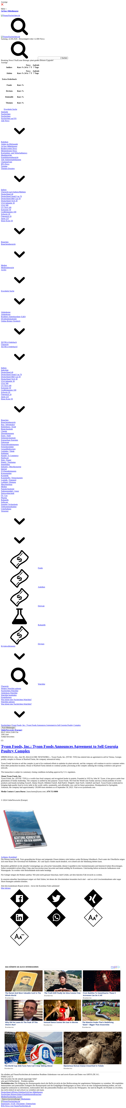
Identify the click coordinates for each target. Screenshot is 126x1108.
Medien (4, 265)
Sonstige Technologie (9, 504)
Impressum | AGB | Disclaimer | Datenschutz (18, 1104)
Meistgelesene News (9, 151)
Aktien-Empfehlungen (25, 1094)
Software (4, 502)
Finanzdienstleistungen (10, 444)
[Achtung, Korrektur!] (24, 855)
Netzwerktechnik (7, 493)
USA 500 (4, 205)
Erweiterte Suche (10, 109)
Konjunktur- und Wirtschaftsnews (14, 153)
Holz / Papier (6, 460)
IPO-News (5, 164)
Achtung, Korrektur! (9, 857)
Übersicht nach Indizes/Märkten (13, 192)
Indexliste (4, 370)
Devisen (41, 644)
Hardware (5, 458)
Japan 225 (5, 218)
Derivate (41, 606)
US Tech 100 (6, 207)
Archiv (3, 270)
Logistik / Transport (8, 480)
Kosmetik (4, 476)
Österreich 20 (6, 216)
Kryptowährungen (8, 646)
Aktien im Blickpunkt (9, 144)
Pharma (4, 498)
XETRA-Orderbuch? (9, 347)
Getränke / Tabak (7, 451)
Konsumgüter (6, 473)
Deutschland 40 (7, 194)
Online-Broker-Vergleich (10, 321)
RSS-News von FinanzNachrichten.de (16, 1106)
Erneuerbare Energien (9, 440)
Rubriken (4, 142)
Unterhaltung (6, 509)
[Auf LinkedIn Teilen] (19, 926)
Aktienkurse (5, 312)
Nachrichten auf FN (8, 118)
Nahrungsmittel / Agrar (10, 491)
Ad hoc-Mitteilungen (9, 11)
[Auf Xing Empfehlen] (93, 907)
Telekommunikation (8, 507)
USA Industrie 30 (8, 203)
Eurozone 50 (6, 210)
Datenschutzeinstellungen (11, 1099)
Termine (4, 166)
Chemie (4, 431)
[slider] (4, 738)
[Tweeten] (56, 907)
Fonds (40, 568)
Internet (4, 469)
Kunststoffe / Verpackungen (12, 478)
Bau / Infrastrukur (8, 425)
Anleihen (41, 587)
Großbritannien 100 (8, 212)
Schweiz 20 (5, 214)
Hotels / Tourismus (8, 462)
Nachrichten (5, 114)
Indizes (4, 190)
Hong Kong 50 (7, 221)
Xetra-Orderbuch (19, 1092)
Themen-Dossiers (8, 168)
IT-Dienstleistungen (8, 471)
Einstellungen (6, 697)
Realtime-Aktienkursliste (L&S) (13, 317)
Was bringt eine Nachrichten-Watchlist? (16, 700)
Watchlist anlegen (8, 702)
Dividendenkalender (9, 319)
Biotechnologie (7, 429)
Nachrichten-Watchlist (9, 691)
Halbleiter (5, 453)
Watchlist (41, 684)
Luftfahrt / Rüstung (8, 482)
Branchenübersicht (8, 244)
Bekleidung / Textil (8, 427)
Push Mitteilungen (8, 728)
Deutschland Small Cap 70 (11, 196)
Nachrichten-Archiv (14, 1097)
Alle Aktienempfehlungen (11, 160)
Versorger (4, 511)
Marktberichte (6, 155)
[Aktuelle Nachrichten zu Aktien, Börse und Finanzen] (10, 15)
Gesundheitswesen (8, 449)
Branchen (4, 242)
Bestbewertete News (9, 148)
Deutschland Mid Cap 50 (11, 199)
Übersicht (4, 344)
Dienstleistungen (7, 433)
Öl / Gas (4, 495)
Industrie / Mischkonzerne (11, 467)
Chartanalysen (6, 162)
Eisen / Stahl (6, 436)
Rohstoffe (5, 500)
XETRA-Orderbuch (9, 342)
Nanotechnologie (7, 489)
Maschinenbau (6, 484)
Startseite (4, 112)
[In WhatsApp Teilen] (56, 926)
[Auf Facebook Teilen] (19, 907)
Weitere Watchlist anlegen (11, 688)
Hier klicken (6, 888)
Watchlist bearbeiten (9, 695)
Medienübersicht (7, 268)
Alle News (5, 121)
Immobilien (5, 464)
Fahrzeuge (5, 442)
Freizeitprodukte (7, 447)
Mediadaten (25, 1099)
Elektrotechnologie (8, 438)
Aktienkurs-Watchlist (9, 693)
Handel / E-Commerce (9, 456)
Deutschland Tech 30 (9, 201)
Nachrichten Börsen (8, 1094)
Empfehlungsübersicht (9, 157)
